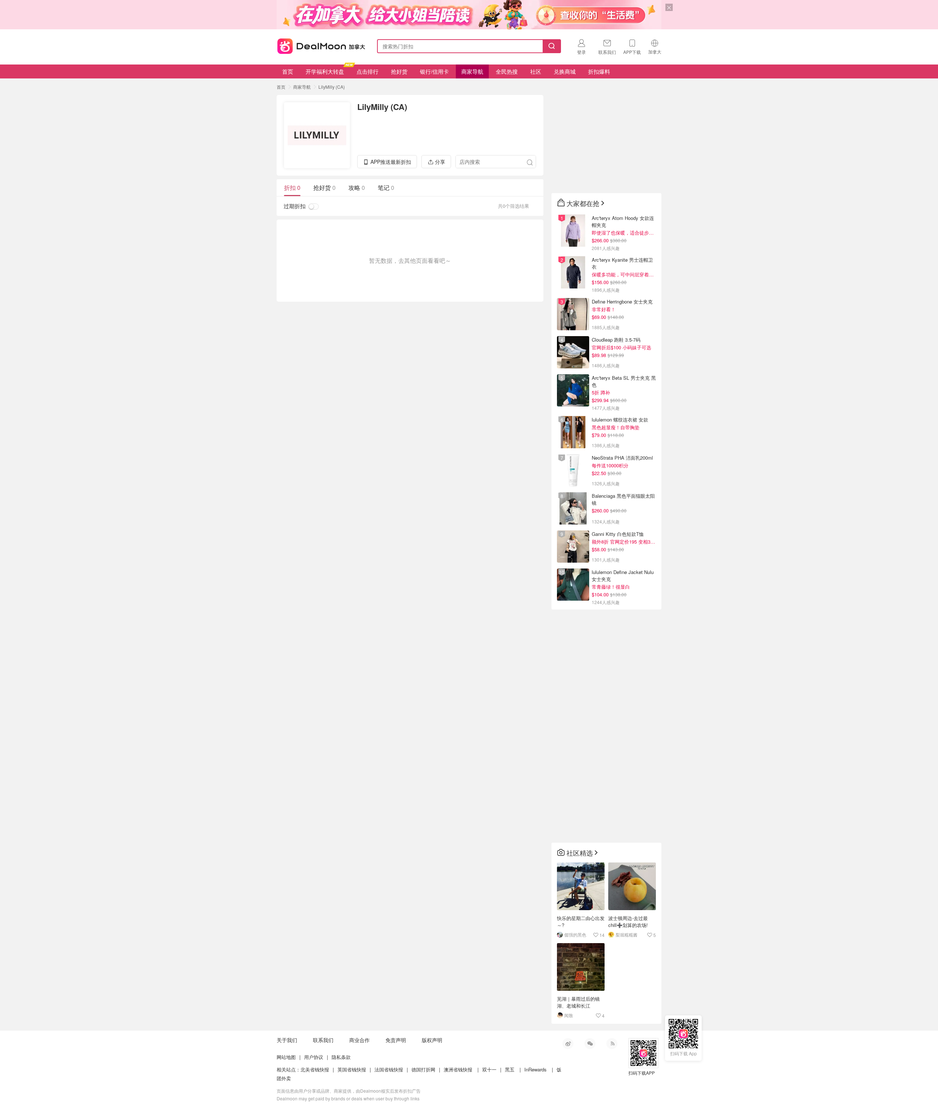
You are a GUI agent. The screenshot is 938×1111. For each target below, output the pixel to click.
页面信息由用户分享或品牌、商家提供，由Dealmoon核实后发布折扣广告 (349, 1091)
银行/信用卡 (434, 71)
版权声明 (432, 1040)
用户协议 (313, 1056)
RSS (611, 1043)
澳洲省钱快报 (458, 1069)
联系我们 (323, 1040)
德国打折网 (423, 1069)
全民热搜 (507, 71)
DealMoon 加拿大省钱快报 (319, 45)
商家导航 (472, 71)
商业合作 (359, 1040)
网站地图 (286, 1056)
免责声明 (395, 1040)
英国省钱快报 (351, 1069)
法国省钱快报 (388, 1069)
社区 (535, 71)
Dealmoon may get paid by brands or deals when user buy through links (348, 1098)
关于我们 (287, 1040)
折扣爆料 (599, 71)
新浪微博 (567, 1043)
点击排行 (367, 71)
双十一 (489, 1069)
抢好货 (399, 71)
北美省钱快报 (314, 1069)
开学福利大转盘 (325, 71)
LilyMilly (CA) (331, 87)
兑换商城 (565, 71)
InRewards (535, 1069)
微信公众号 (589, 1043)
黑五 (509, 1069)
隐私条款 (341, 1056)
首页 (287, 71)
